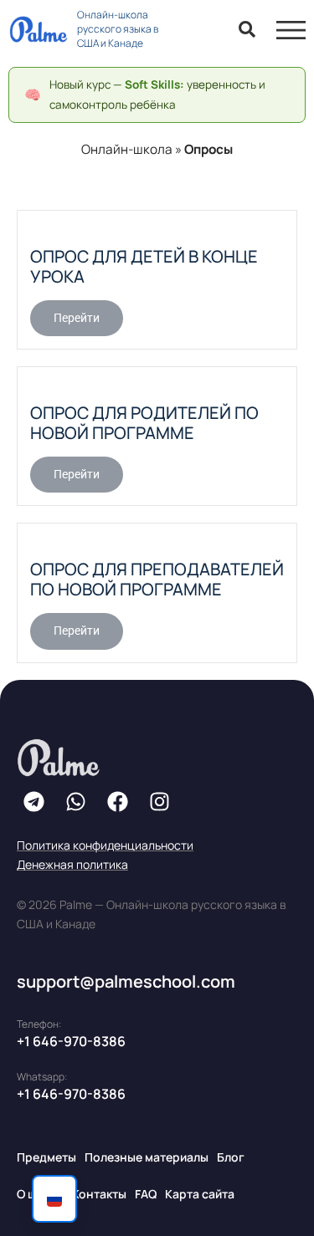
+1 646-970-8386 (71, 1041)
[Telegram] (33, 802)
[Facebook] (117, 802)
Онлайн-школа (126, 149)
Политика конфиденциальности (105, 845)
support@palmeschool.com (126, 981)
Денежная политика (72, 864)
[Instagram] (159, 802)
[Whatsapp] (75, 802)
